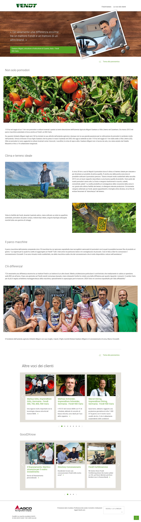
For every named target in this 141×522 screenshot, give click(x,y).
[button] (22, 397)
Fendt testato (106, 7)
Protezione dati (62, 508)
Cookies (70, 508)
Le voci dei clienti (119, 7)
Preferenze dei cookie (81, 508)
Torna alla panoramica (111, 62)
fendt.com (82, 510)
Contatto (91, 508)
